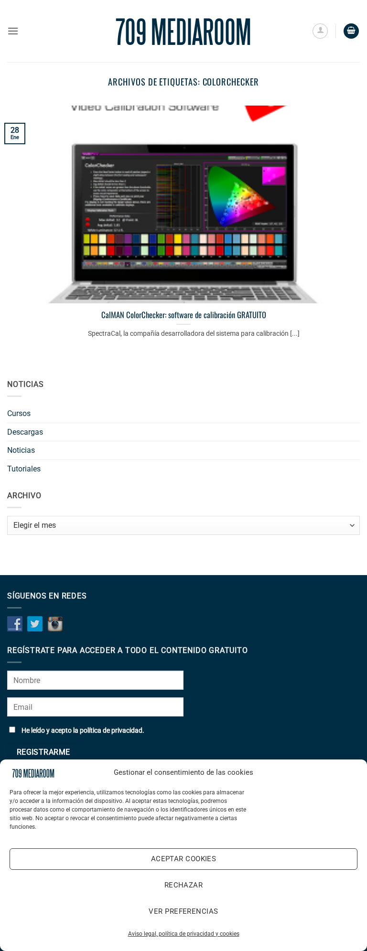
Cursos (19, 413)
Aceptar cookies (183, 859)
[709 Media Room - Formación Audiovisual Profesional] (183, 31)
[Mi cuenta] (320, 31)
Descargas (25, 432)
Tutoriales (24, 468)
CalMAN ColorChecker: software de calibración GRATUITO (183, 315)
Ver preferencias (183, 911)
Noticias (21, 450)
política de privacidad (111, 731)
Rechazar (183, 885)
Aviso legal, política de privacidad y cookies (183, 933)
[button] (13, 31)
